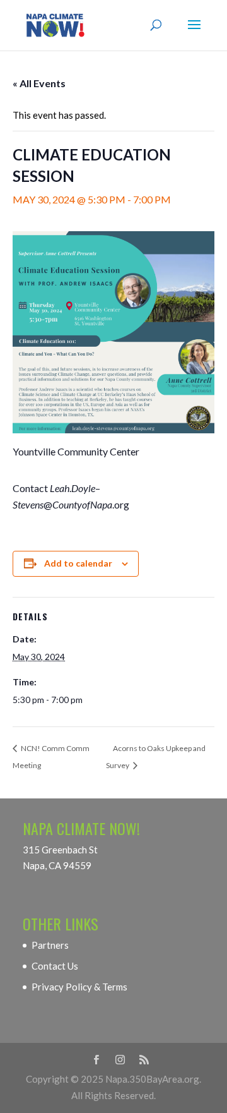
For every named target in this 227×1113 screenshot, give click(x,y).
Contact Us (55, 966)
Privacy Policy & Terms (79, 986)
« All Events (39, 83)
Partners (50, 945)
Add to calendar (78, 563)
